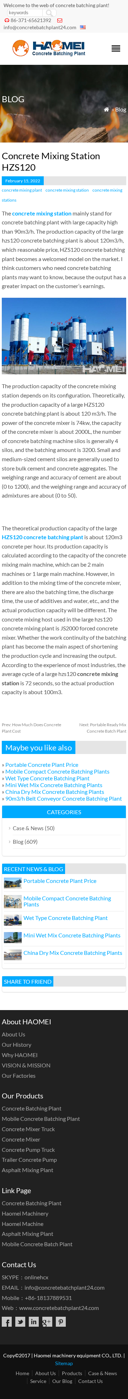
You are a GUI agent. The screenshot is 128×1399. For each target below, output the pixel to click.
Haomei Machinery (25, 1213)
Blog (120, 109)
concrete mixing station (67, 190)
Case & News (28, 828)
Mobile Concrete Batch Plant (37, 1244)
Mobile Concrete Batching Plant (41, 1118)
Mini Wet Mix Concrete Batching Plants (53, 784)
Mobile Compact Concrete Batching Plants (57, 771)
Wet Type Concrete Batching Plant (47, 778)
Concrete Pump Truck (28, 1149)
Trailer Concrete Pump (29, 1159)
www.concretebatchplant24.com (59, 1307)
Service (38, 1381)
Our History (16, 1044)
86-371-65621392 (31, 20)
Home (22, 1373)
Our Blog (62, 1381)
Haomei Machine (22, 1223)
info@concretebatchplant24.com (40, 27)
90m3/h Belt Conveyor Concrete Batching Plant (63, 798)
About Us (13, 1034)
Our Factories (19, 1075)
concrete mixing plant (22, 190)
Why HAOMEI (20, 1054)
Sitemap (64, 1363)
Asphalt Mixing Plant (27, 1169)
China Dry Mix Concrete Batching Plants (54, 791)
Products (72, 1373)
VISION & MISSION (26, 1065)
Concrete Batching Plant (32, 1108)
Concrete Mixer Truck (28, 1128)
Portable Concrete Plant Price (41, 764)
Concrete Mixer (21, 1139)
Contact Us (90, 1381)
